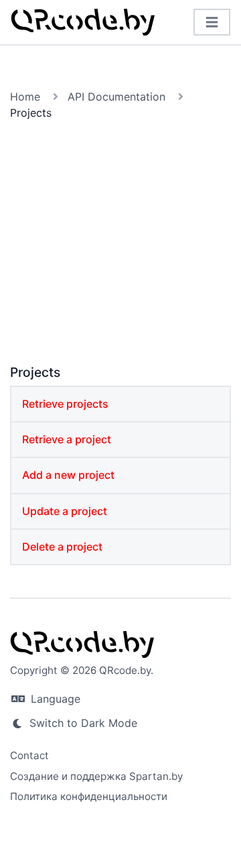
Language (53, 698)
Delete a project (62, 546)
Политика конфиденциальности (88, 796)
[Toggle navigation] (211, 22)
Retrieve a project (66, 439)
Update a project (64, 511)
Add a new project (68, 474)
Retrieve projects (65, 403)
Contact (29, 755)
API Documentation (116, 96)
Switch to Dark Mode (81, 723)
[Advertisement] (120, 244)
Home (25, 96)
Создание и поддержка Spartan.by (96, 776)
